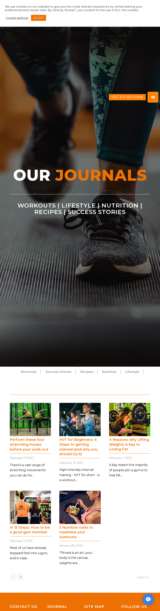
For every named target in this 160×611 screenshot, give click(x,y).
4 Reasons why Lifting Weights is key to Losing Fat (129, 444)
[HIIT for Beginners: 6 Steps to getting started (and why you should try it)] (79, 419)
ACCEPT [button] (38, 17)
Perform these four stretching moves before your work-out (29, 444)
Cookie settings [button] (17, 18)
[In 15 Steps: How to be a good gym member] (30, 507)
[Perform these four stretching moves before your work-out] (30, 419)
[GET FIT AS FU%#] (153, 97)
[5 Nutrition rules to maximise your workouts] (79, 507)
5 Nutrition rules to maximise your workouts (76, 532)
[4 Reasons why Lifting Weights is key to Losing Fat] (129, 419)
